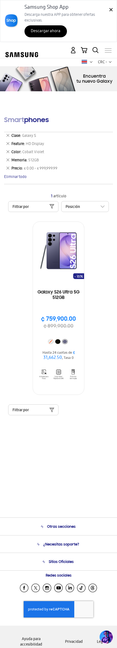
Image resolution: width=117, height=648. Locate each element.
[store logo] (21, 48)
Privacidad (74, 642)
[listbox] (58, 342)
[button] (91, 62)
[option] (58, 341)
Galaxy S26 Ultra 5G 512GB (58, 295)
